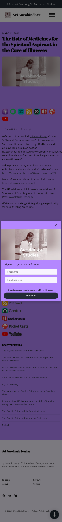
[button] (55, 225)
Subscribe (31, 295)
